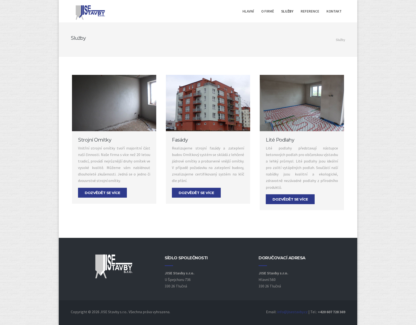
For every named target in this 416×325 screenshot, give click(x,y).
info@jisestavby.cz (292, 311)
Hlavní (248, 11)
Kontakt (334, 11)
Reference (310, 11)
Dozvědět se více (102, 192)
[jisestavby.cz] (95, 12)
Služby (287, 11)
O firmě (267, 11)
